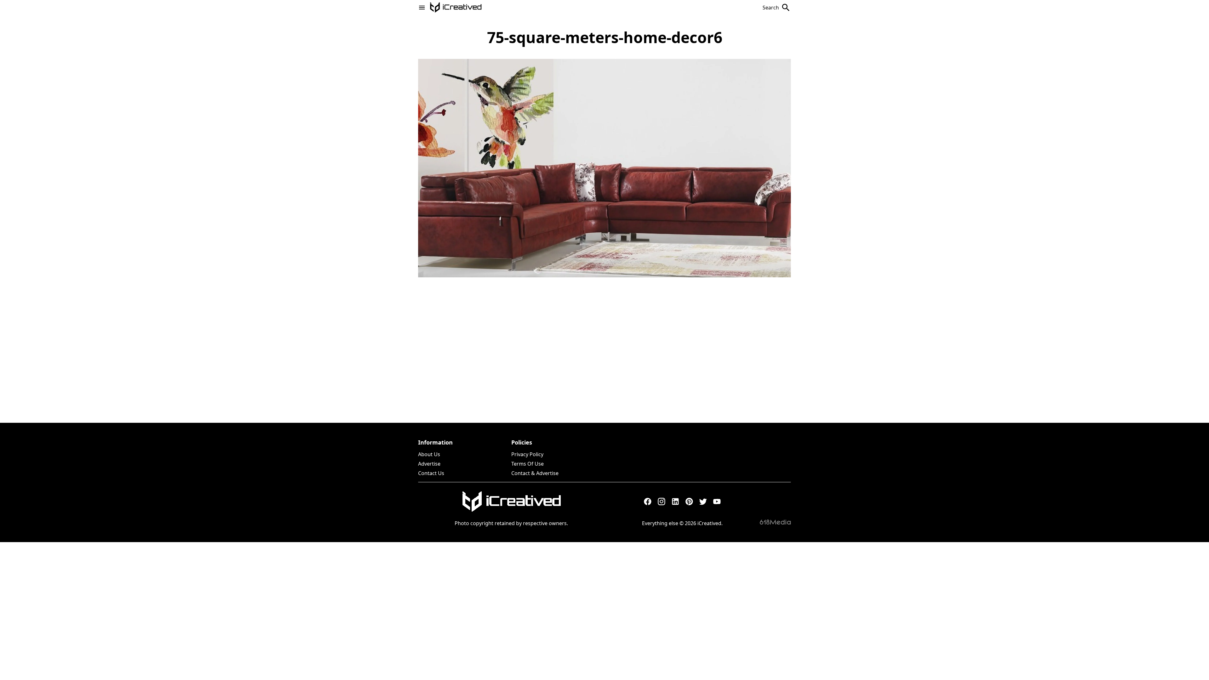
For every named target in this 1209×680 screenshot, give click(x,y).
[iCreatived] (511, 501)
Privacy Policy (527, 454)
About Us (429, 454)
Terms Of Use (527, 463)
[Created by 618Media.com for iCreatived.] (775, 521)
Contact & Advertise (535, 473)
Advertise (429, 463)
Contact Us (431, 473)
